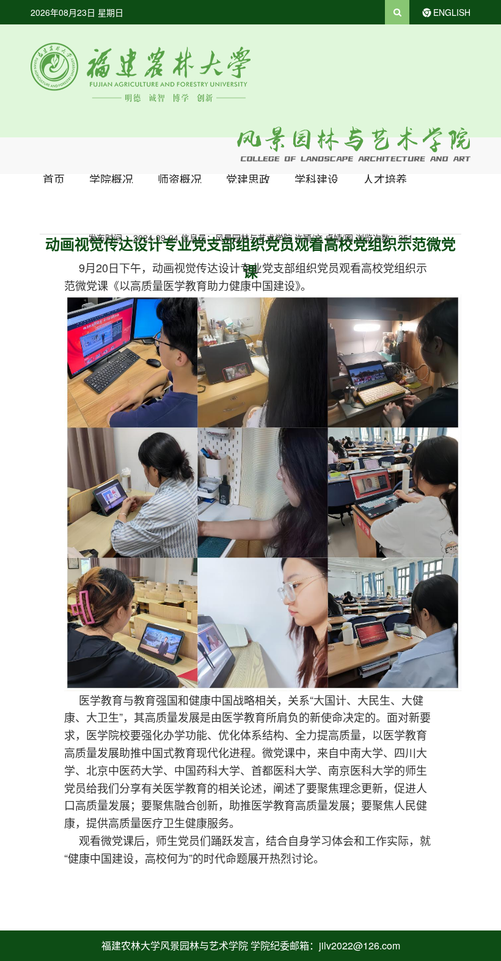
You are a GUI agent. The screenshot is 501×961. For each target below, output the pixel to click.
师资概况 (180, 179)
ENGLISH (451, 12)
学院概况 (111, 179)
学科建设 (316, 179)
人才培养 (385, 179)
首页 (54, 179)
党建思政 (248, 179)
